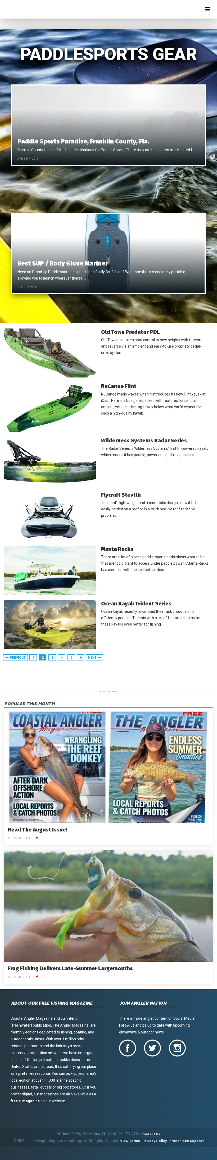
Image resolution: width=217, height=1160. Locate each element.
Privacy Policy (154, 1141)
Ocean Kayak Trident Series (136, 603)
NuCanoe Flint (118, 386)
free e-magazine (25, 1101)
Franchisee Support (186, 1141)
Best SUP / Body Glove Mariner (62, 263)
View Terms (130, 1141)
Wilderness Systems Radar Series (144, 440)
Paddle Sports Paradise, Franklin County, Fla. (83, 141)
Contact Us (150, 1134)
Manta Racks (117, 549)
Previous (18, 657)
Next (92, 657)
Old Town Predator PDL (130, 332)
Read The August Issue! (37, 829)
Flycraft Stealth (121, 495)
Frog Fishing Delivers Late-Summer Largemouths (70, 968)
